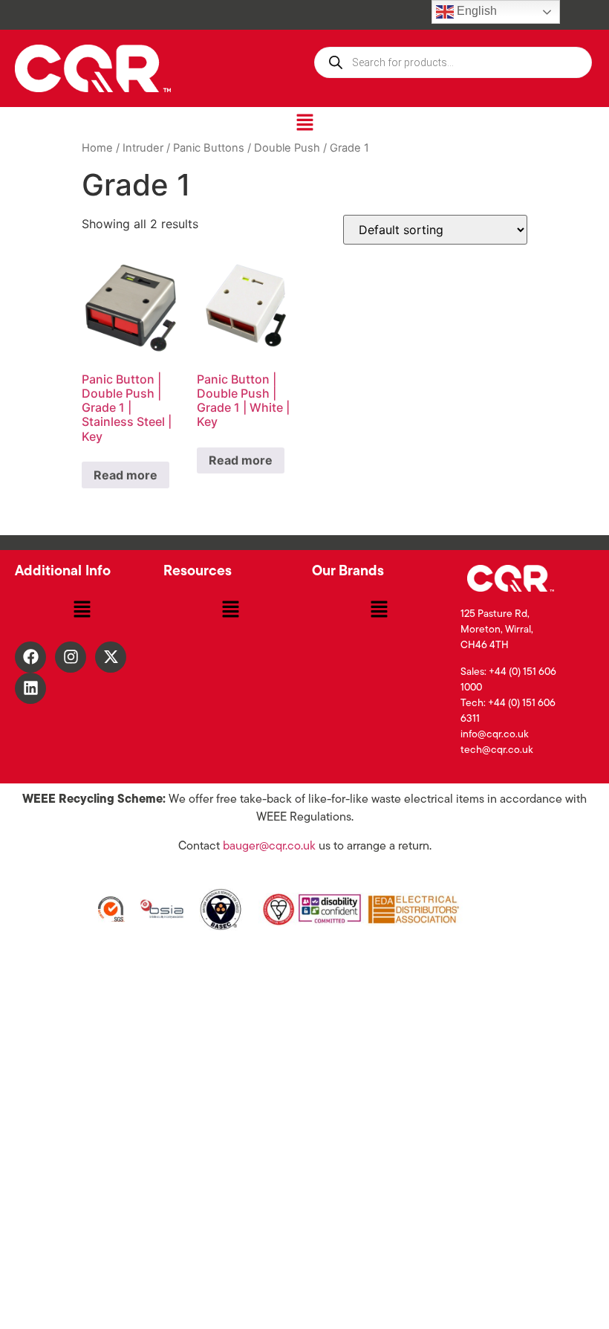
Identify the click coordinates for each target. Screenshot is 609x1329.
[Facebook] (30, 657)
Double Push (287, 148)
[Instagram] (70, 657)
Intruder (143, 148)
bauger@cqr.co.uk (269, 847)
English (475, 10)
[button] (304, 123)
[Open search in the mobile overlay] (453, 62)
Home (97, 148)
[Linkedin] (30, 688)
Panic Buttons (208, 148)
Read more (125, 475)
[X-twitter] (110, 657)
